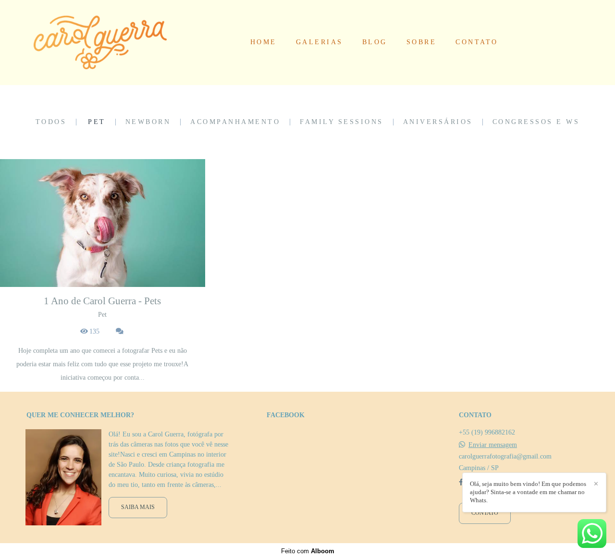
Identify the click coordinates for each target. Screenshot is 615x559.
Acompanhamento (235, 122)
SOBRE (421, 42)
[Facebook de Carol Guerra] (461, 482)
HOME (263, 42)
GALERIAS (319, 42)
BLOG (374, 42)
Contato (484, 513)
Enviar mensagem (492, 445)
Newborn (148, 122)
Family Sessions (341, 122)
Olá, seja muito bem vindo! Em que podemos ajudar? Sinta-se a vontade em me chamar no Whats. (528, 492)
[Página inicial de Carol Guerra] (100, 42)
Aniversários (438, 122)
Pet (97, 122)
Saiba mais (138, 507)
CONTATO (476, 42)
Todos (51, 122)
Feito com (307, 551)
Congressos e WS (536, 122)
